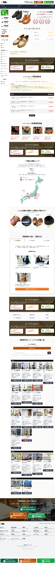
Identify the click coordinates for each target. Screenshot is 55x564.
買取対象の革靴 (32, 314)
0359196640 (36, 372)
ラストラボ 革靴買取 (4, 7)
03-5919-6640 (15, 372)
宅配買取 (35, 5)
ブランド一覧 (10, 7)
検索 (49, 352)
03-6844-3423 (47, 373)
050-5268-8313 (37, 418)
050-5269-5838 (37, 394)
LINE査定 (47, 317)
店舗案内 (52, 5)
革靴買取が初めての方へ (17, 314)
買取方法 (19, 5)
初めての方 (3, 5)
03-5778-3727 (15, 394)
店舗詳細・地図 (17, 380)
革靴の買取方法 (32, 317)
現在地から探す (32, 348)
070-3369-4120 (26, 419)
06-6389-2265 (26, 464)
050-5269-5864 (26, 394)
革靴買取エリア (31, 163)
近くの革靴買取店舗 (17, 317)
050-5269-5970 (47, 418)
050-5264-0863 (15, 438)
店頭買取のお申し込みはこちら (31, 289)
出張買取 (37, 164)
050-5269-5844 (15, 418)
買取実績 (47, 314)
